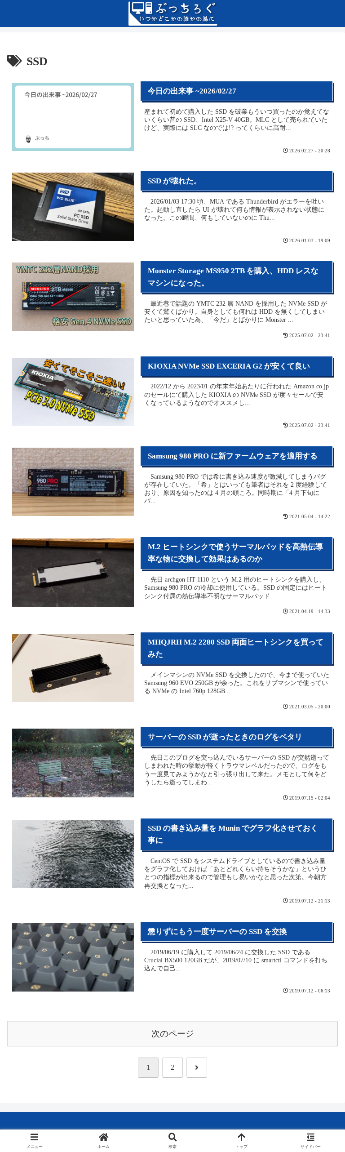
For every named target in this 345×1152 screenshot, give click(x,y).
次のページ (172, 1033)
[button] (318, 1084)
